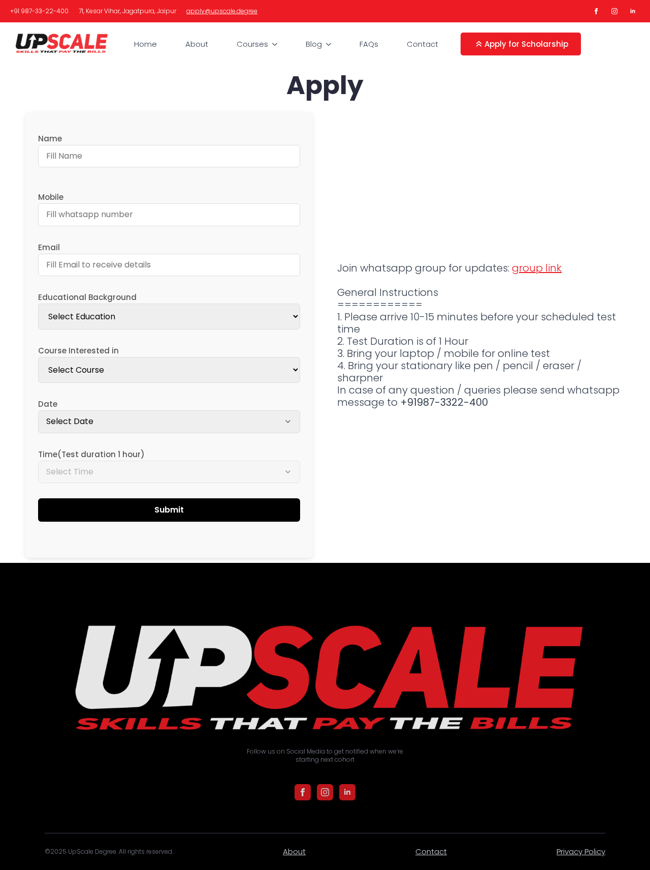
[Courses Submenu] (276, 44)
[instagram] (614, 11)
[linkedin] (633, 11)
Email (49, 247)
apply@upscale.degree (221, 11)
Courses (252, 44)
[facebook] (596, 11)
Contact (422, 44)
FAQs (369, 44)
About (196, 44)
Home (145, 44)
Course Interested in (78, 350)
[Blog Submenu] (330, 44)
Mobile (50, 197)
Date (47, 404)
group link (537, 268)
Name (50, 138)
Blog (314, 44)
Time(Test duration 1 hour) (91, 454)
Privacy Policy (581, 851)
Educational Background (87, 297)
